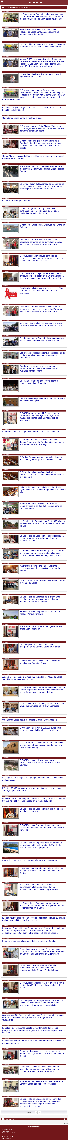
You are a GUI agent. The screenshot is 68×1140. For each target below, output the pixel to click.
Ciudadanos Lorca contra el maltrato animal (22, 118)
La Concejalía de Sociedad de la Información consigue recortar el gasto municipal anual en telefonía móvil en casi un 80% (40, 599)
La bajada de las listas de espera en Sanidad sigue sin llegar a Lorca (40, 75)
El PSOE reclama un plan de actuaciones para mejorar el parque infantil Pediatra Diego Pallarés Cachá (42, 168)
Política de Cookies (7, 1136)
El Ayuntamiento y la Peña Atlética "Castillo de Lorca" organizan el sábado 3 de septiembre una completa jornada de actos (42, 128)
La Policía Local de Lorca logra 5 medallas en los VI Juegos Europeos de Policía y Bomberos (42, 704)
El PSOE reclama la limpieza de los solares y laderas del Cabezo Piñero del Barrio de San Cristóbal (40, 762)
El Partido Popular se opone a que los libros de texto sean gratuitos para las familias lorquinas (41, 458)
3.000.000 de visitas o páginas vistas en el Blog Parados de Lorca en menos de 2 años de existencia (41, 290)
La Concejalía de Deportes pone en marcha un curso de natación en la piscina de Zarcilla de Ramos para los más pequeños (41, 845)
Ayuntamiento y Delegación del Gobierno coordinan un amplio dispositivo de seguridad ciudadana (40, 568)
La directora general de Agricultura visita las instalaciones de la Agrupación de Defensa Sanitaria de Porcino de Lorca (40, 210)
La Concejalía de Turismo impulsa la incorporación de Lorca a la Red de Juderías (40, 645)
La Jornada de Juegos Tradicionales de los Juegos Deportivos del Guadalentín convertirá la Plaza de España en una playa (42, 442)
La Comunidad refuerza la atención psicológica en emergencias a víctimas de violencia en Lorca (42, 45)
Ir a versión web (6, 1138)
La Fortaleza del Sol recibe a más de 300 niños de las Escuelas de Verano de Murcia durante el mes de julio (42, 523)
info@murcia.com (7, 1129)
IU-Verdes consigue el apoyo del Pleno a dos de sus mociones (30, 431)
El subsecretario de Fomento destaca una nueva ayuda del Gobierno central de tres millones (42, 339)
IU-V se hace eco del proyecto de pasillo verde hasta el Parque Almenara (41, 612)
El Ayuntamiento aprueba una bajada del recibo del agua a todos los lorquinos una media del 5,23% (41, 870)
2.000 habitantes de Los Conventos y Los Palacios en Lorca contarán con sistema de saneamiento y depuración (39, 31)
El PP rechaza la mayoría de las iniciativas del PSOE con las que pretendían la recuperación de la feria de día (42, 474)
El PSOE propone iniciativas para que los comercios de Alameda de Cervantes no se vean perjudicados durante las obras (42, 258)
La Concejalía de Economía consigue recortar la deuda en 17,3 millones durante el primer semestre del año (42, 538)
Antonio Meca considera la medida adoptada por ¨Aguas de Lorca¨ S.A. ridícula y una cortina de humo (32, 678)
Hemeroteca (33, 1119)
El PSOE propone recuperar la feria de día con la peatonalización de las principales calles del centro (42, 985)
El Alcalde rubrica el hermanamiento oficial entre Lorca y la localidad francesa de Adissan (41, 1082)
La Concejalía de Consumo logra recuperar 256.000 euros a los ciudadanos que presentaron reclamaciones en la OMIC (42, 905)
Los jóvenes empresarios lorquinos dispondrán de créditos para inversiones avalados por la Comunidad (42, 355)
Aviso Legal (5, 1131)
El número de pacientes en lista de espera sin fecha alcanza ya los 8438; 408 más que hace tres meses (43, 1053)
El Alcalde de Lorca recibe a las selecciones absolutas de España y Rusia (40, 662)
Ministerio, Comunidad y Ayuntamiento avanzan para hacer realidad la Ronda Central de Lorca (41, 324)
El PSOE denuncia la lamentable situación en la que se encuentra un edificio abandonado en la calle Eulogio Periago (41, 745)
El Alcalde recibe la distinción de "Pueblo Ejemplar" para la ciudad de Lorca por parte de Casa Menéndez (41, 506)
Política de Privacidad (8, 1133)
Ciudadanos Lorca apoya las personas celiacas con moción (29, 720)
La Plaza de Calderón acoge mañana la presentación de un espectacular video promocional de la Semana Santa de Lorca (39, 967)
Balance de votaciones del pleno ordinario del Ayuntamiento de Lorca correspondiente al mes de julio (43, 489)
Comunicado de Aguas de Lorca (17, 200)
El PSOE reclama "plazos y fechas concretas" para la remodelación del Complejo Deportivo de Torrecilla (42, 827)
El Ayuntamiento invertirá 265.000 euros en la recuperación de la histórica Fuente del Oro (40, 729)
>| (39, 1112)
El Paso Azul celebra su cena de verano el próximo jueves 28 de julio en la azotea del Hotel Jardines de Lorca (33, 919)
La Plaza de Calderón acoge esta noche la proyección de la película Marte (39, 382)
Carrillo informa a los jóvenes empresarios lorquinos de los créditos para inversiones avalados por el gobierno (39, 368)
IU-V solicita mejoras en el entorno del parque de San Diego (29, 860)
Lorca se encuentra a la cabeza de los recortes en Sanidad (29, 941)
